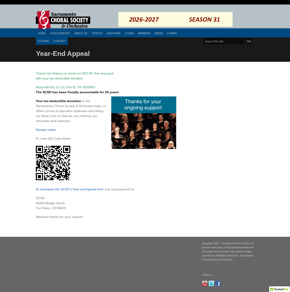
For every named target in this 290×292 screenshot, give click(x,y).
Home (42, 33)
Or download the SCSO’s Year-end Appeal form (70, 189)
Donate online (46, 130)
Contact (60, 41)
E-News (172, 33)
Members (144, 33)
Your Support (60, 33)
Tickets (97, 33)
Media (159, 33)
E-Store (43, 41)
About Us (81, 33)
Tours (129, 33)
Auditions (113, 33)
